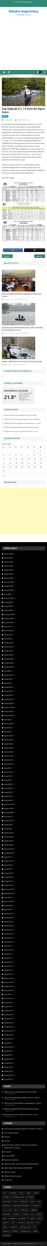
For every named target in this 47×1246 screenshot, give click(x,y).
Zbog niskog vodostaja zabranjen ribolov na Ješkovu (22, 419)
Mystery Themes (40, 1243)
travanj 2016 (8, 1015)
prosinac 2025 (9, 582)
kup (4, 1210)
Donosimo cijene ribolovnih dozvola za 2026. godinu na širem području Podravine (22, 329)
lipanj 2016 (8, 1006)
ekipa (28, 1193)
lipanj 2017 (8, 958)
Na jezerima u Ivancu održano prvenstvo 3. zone (20, 431)
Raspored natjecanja (11, 1160)
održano (16, 1214)
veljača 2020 (8, 845)
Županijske (6, 1235)
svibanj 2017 (8, 962)
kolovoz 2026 (8, 554)
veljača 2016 (8, 1023)
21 (29, 463)
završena (13, 1227)
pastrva (39, 1214)
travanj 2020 (8, 837)
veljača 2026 (8, 574)
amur (5, 1193)
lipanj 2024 (8, 639)
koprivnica (6, 1206)
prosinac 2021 (9, 756)
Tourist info (8, 1180)
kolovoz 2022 (8, 724)
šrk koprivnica (25, 1231)
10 (4, 459)
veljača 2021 (8, 796)
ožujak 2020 (8, 841)
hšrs (16, 1201)
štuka (35, 1231)
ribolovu (6, 1222)
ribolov (40, 1218)
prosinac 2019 (9, 849)
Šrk (35, 1227)
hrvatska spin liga (18, 1197)
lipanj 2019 (8, 869)
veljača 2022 (8, 748)
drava (21, 1193)
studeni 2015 (8, 1035)
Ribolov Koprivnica (23, 11)
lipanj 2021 (8, 780)
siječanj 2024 (8, 659)
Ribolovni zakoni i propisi (12, 1176)
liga (10, 1210)
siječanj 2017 (8, 978)
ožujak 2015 (8, 1067)
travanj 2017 (8, 966)
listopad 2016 (9, 990)
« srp (3, 476)
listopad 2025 (9, 590)
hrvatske (31, 1197)
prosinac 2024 (9, 614)
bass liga (13, 1193)
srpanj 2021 (8, 776)
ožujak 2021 (8, 792)
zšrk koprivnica (25, 1227)
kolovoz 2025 (8, 598)
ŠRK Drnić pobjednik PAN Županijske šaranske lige (21, 427)
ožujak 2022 (8, 744)
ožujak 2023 (8, 695)
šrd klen (15, 1231)
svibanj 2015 (8, 1059)
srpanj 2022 (8, 728)
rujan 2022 (8, 720)
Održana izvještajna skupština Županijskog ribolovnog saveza (21, 295)
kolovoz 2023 (8, 675)
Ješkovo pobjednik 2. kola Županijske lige (40, 256)
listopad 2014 (9, 1075)
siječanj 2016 (8, 1027)
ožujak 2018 (8, 922)
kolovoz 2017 (8, 950)
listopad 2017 (9, 942)
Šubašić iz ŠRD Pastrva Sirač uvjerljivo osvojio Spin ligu (22, 361)
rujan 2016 (8, 994)
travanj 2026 (8, 566)
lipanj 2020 (8, 829)
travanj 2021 (8, 788)
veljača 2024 (8, 655)
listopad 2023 (9, 667)
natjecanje (6, 1214)
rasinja (32, 1218)
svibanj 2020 (8, 833)
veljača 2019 (8, 885)
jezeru (32, 1201)
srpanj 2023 (8, 679)
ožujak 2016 (8, 1019)
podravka (12, 1218)
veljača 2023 (8, 699)
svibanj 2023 (8, 687)
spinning (30, 1222)
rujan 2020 (8, 816)
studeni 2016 (8, 986)
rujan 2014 (8, 1079)
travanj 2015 (8, 1063)
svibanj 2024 (8, 643)
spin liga (21, 1222)
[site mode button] (39, 72)
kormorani (35, 1206)
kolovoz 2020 (8, 820)
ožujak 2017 (8, 970)
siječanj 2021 (8, 800)
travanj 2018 (8, 918)
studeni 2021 (8, 760)
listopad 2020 (9, 812)
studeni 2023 (8, 663)
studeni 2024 (8, 618)
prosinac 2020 (9, 804)
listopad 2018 (9, 893)
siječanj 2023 (8, 703)
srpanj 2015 (8, 1051)
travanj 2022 (8, 740)
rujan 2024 (8, 626)
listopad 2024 (9, 622)
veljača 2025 (8, 610)
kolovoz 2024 (8, 630)
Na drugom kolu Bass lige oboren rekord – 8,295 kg (9, 256)
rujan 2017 (8, 946)
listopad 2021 (9, 764)
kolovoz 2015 (8, 1047)
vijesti (5, 1227)
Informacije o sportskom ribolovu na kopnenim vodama (23, 1129)
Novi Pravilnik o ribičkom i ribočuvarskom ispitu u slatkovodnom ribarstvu (20, 1146)
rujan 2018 (8, 897)
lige (16, 1210)
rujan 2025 (8, 594)
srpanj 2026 (8, 558)
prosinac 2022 (9, 707)
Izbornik (7, 1137)
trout (37, 1222)
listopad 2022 (9, 715)
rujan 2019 (8, 857)
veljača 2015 (8, 1071)
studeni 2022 (8, 711)
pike (4, 1218)
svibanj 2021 (8, 784)
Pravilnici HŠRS (9, 1156)
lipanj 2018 (8, 909)
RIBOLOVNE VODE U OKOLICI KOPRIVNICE (18, 1168)
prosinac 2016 (9, 982)
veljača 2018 (8, 926)
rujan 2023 (8, 671)
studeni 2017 (8, 938)
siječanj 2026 (8, 578)
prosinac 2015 (9, 1031)
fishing (36, 1193)
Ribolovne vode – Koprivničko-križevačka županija (21, 1164)
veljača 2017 (8, 974)
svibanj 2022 (8, 736)
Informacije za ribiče (11, 1133)
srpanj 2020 (8, 825)
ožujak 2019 (8, 881)
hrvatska (6, 1197)
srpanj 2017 (8, 954)
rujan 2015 (8, 1043)
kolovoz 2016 (8, 998)
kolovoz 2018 (8, 901)
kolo (39, 1201)
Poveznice (7, 1152)
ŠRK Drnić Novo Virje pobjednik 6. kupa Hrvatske (20, 415)
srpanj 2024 (8, 635)
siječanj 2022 (8, 752)
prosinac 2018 (9, 889)
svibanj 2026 (8, 562)
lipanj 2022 (8, 732)
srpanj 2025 (8, 602)
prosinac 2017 (9, 934)
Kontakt (7, 1141)
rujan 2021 (8, 768)
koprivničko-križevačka (21, 1206)
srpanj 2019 (8, 865)
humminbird (7, 1201)
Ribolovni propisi (9, 1172)
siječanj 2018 (8, 930)
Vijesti (5, 116)
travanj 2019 (8, 877)
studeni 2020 (8, 808)
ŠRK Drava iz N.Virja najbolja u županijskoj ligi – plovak (22, 423)
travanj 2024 (8, 647)
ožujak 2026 (8, 570)
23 (41, 463)
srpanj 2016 (8, 1002)
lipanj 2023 (8, 683)
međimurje (24, 1210)
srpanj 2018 (8, 905)
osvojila (25, 1214)
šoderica (6, 1231)
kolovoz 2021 (8, 772)
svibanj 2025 (8, 606)
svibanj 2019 (8, 873)
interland (24, 1201)
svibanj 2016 (8, 1011)
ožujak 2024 (8, 651)
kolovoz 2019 (8, 861)
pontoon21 (22, 1218)
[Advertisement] (23, 45)
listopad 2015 (9, 1039)
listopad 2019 (9, 853)
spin (13, 1222)
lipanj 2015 (8, 1055)
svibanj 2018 (8, 914)
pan (32, 1214)
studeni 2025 (8, 586)
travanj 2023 (8, 691)
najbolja (33, 1210)
